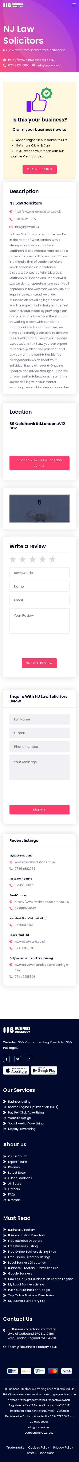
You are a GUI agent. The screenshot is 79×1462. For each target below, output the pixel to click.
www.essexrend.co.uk (30, 941)
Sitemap (14, 1200)
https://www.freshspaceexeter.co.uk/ (42, 902)
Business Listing (19, 1101)
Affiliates (14, 1183)
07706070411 (24, 925)
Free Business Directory (25, 1241)
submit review (39, 663)
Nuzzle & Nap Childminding (27, 918)
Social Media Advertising (26, 1123)
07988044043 (25, 908)
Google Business (20, 1273)
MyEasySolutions (20, 855)
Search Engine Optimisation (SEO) (33, 1107)
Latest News (17, 1172)
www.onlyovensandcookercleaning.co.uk (41, 967)
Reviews (14, 1167)
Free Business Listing (23, 1246)
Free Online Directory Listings (29, 1257)
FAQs (12, 1194)
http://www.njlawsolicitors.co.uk (31, 60)
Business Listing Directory (26, 1235)
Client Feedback (20, 1178)
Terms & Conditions (39, 1453)
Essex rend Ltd (19, 935)
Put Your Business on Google (29, 1290)
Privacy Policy (63, 1447)
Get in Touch (17, 1156)
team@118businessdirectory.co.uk (32, 1347)
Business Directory (21, 1230)
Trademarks (15, 1447)
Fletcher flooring (20, 878)
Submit (39, 810)
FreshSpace (17, 895)
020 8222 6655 (18, 65)
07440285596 (25, 977)
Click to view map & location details (39, 463)
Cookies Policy (38, 1447)
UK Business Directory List (26, 1301)
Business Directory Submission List (33, 1268)
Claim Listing (39, 169)
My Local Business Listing (26, 1284)
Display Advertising (22, 1129)
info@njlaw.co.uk (49, 65)
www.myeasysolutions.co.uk (35, 862)
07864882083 (25, 869)
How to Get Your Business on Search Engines (40, 1279)
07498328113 (24, 948)
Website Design (19, 1118)
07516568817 (24, 885)
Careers (14, 1189)
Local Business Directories (27, 1262)
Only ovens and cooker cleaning (31, 958)
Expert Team (17, 1162)
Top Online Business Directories (31, 1295)
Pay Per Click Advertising (26, 1112)
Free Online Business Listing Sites (32, 1252)
